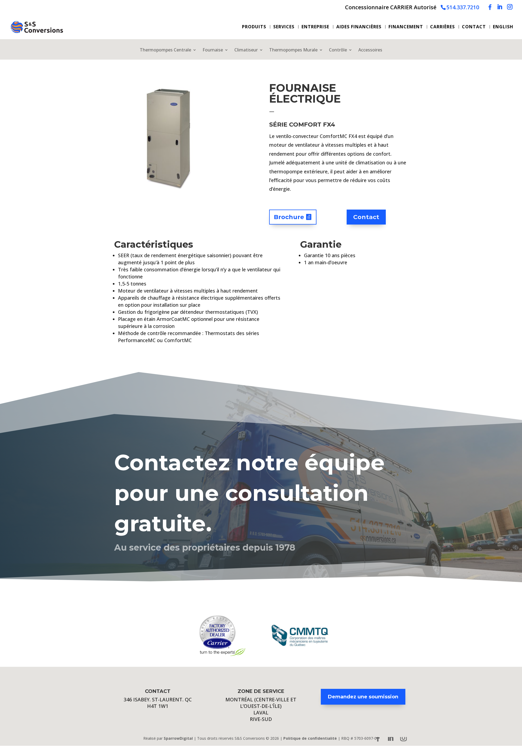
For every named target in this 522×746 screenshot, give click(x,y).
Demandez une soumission (363, 697)
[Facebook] (490, 7)
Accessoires (370, 50)
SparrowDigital (178, 738)
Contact (474, 27)
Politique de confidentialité (310, 738)
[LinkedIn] (499, 7)
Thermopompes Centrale (165, 50)
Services (283, 27)
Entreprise (315, 27)
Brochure (289, 217)
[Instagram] (509, 7)
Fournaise (213, 50)
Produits (254, 27)
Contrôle (338, 50)
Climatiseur (246, 50)
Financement (406, 27)
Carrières (442, 27)
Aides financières (358, 27)
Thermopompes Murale (293, 50)
